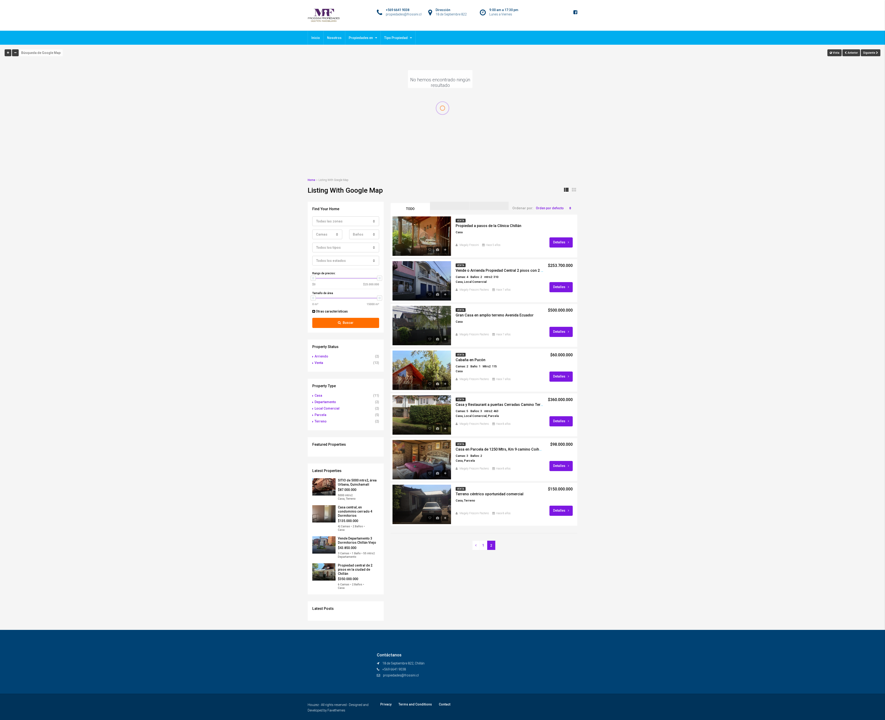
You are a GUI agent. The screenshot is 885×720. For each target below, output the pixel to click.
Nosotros (334, 38)
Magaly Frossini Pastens (474, 289)
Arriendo (321, 356)
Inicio (315, 38)
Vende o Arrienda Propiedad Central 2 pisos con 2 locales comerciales (515, 270)
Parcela (320, 415)
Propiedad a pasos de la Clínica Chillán (488, 226)
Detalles (559, 242)
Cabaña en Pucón (470, 360)
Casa (318, 395)
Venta (319, 363)
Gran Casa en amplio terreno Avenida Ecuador (495, 315)
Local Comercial (327, 408)
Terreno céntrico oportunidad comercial (489, 494)
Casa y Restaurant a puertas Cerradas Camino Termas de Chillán (510, 404)
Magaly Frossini (469, 245)
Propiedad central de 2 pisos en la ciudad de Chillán (355, 569)
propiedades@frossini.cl (401, 675)
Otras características (331, 311)
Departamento (325, 402)
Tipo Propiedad (396, 38)
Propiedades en (361, 38)
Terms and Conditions (415, 704)
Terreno (321, 421)
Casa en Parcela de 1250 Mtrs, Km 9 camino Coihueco (502, 449)
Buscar (348, 323)
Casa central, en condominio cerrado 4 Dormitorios (355, 511)
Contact (444, 704)
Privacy (386, 704)
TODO (410, 209)
